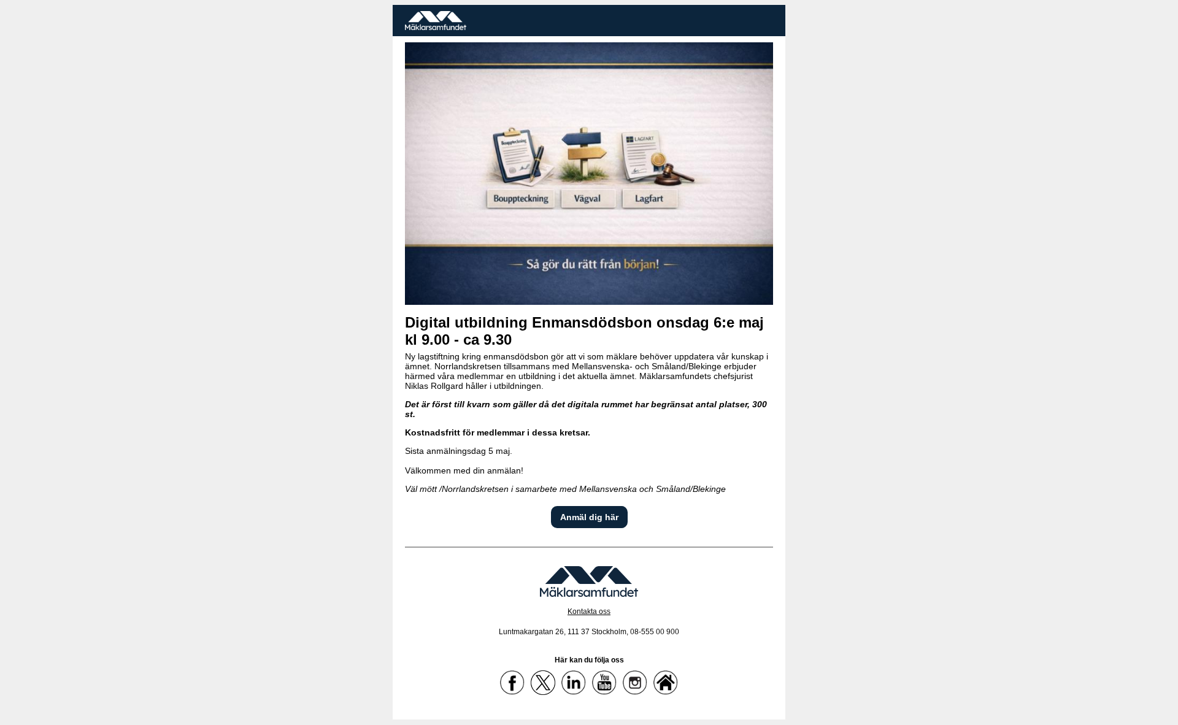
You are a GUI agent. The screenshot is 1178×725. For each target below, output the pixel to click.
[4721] (589, 173)
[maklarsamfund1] (543, 682)
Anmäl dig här (589, 517)
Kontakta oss (589, 611)
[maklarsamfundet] (573, 682)
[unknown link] (589, 20)
